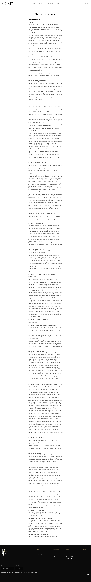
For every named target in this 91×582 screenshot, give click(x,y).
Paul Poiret (39, 553)
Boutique (60, 3)
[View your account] (85, 3)
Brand (34, 3)
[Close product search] (82, 3)
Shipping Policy (69, 558)
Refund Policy (69, 553)
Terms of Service (69, 556)
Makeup (41, 3)
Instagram (54, 554)
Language (17, 565)
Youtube (53, 556)
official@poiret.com (84, 553)
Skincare (50, 3)
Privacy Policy (69, 554)
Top (88, 575)
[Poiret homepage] (7, 3)
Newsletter (83, 554)
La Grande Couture (41, 554)
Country (3, 565)
